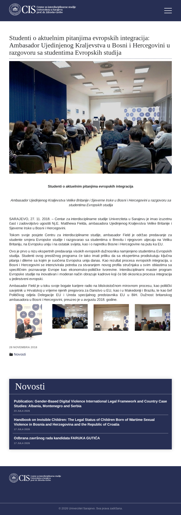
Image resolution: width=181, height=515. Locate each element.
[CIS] (42, 9)
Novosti (20, 354)
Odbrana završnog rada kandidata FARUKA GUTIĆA (57, 440)
